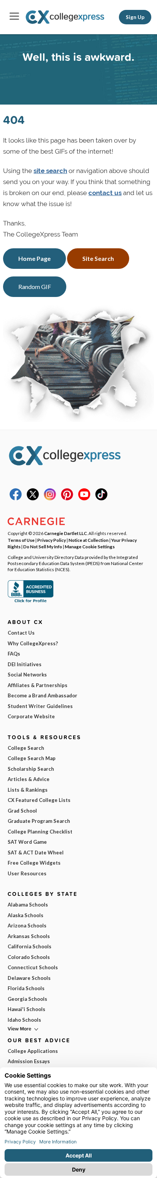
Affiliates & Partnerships (37, 685)
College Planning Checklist (40, 832)
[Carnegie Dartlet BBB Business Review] (30, 601)
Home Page (34, 258)
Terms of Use (21, 540)
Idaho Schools (24, 1020)
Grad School (22, 811)
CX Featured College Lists (39, 800)
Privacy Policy (51, 540)
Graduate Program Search (39, 821)
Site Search (98, 258)
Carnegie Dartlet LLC (65, 533)
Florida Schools (26, 988)
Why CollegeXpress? (33, 643)
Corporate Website (31, 716)
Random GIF (34, 286)
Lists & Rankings (28, 790)
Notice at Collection (89, 540)
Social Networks (27, 675)
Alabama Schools (28, 905)
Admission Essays (29, 1061)
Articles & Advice (29, 779)
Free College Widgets (34, 863)
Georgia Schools (27, 999)
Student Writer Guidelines (40, 706)
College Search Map (32, 758)
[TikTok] (101, 498)
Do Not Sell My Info (42, 546)
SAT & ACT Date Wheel (36, 852)
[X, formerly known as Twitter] (33, 498)
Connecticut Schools (33, 967)
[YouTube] (84, 498)
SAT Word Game (27, 842)
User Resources (27, 873)
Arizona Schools (27, 925)
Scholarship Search (31, 769)
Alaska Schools (25, 915)
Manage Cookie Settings (90, 546)
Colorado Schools (29, 957)
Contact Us (21, 633)
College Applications (33, 1051)
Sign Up (135, 17)
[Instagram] (50, 498)
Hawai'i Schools (26, 1009)
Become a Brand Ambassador (42, 695)
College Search (26, 748)
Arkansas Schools (29, 936)
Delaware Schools (29, 978)
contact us (105, 193)
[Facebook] (16, 498)
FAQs (14, 654)
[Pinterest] (67, 498)
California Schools (29, 946)
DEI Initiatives (25, 664)
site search (50, 171)
